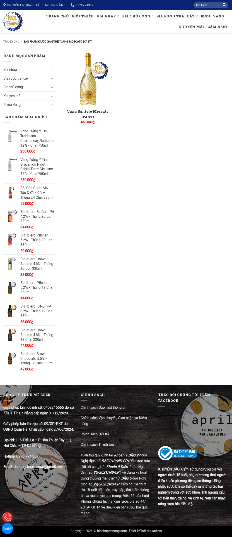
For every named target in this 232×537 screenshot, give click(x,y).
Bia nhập (106, 16)
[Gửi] (224, 5)
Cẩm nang (218, 27)
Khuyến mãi (191, 27)
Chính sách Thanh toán (98, 444)
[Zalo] (7, 528)
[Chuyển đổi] (52, 69)
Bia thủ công (136, 16)
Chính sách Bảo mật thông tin (103, 407)
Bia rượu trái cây (175, 16)
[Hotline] (7, 517)
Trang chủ (57, 16)
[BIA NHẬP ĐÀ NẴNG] (13, 21)
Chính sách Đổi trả (95, 434)
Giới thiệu (83, 16)
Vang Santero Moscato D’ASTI (88, 114)
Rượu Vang (212, 16)
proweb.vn (154, 531)
